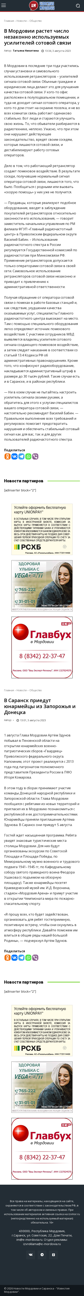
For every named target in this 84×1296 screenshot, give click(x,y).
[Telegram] (21, 456)
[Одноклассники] (53, 1255)
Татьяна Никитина (26, 50)
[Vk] (30, 1255)
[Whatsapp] (28, 456)
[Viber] (35, 456)
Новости (22, 21)
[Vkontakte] (14, 456)
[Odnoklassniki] (7, 456)
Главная (9, 21)
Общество (35, 21)
